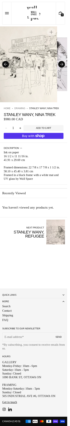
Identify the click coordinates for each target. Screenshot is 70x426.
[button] (6, 13)
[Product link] (33, 232)
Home (7, 108)
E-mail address (13, 336)
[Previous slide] (5, 64)
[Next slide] (61, 64)
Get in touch (9, 402)
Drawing (19, 108)
